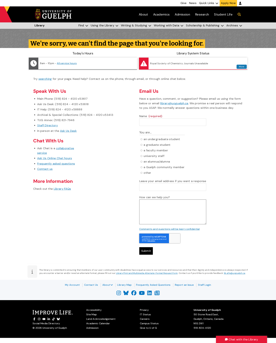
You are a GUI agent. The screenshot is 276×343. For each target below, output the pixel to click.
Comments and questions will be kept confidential (169, 229)
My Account (72, 285)
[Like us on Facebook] (133, 294)
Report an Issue (184, 285)
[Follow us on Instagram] (118, 294)
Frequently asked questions (56, 164)
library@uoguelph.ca (174, 103)
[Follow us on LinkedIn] (149, 294)
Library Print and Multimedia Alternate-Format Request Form (147, 273)
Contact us (45, 169)
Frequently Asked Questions (153, 285)
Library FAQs (62, 189)
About (106, 285)
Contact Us (91, 285)
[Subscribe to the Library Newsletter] (157, 294)
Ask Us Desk (68, 131)
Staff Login (204, 285)
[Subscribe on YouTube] (142, 294)
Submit (146, 251)
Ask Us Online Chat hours (54, 158)
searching (45, 79)
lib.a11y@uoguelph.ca (234, 273)
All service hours (67, 63)
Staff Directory (47, 125)
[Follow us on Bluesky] (126, 294)
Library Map (124, 285)
